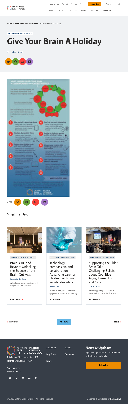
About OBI (54, 4)
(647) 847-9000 (13, 368)
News (83, 11)
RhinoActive (115, 399)
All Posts (64, 322)
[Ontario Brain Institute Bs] (85, 4)
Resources (108, 11)
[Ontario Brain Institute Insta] (80, 4)
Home (51, 11)
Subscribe (94, 4)
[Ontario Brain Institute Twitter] (67, 4)
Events (94, 11)
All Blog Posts (66, 11)
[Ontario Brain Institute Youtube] (76, 4)
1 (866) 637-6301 (14, 372)
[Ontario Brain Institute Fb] (63, 4)
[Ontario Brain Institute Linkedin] (71, 4)
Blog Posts (51, 354)
